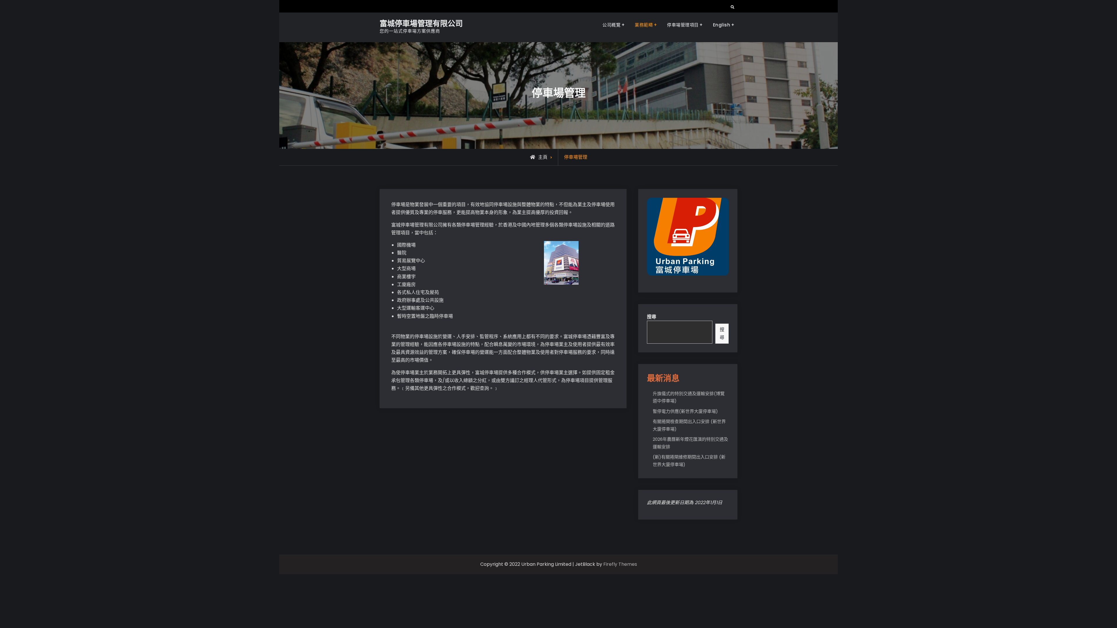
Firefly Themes (620, 564)
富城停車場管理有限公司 (421, 23)
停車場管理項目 (683, 25)
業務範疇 (644, 25)
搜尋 (651, 316)
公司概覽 (611, 25)
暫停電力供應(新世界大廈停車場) (685, 411)
